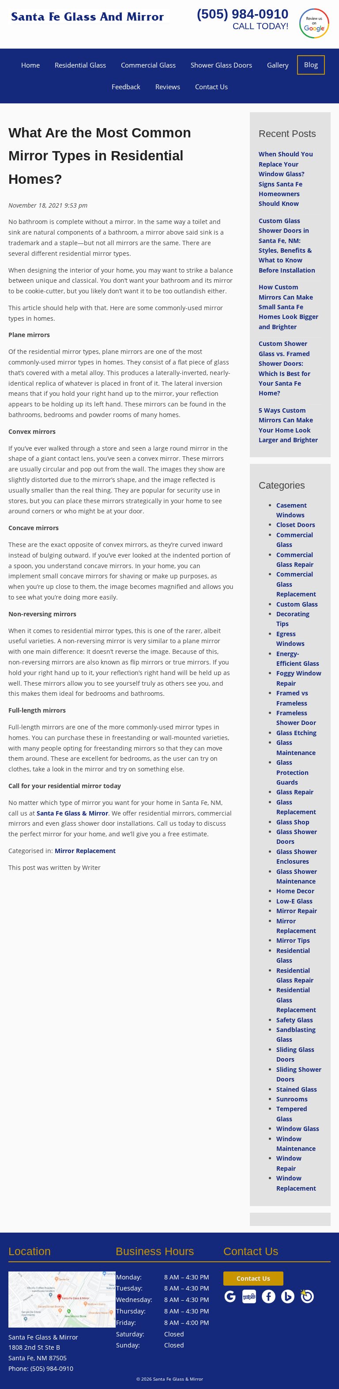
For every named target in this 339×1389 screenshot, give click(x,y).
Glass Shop (292, 822)
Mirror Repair (296, 911)
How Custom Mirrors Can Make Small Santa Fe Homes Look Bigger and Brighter (288, 307)
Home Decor (295, 891)
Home (30, 65)
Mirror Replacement (85, 850)
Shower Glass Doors (221, 65)
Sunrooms (292, 1099)
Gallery (278, 65)
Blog (311, 64)
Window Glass (297, 1128)
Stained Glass (296, 1089)
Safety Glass (294, 1020)
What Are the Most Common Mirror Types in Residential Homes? (99, 156)
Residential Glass (80, 65)
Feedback (126, 86)
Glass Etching (296, 733)
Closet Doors (295, 524)
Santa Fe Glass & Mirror (72, 813)
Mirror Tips (293, 940)
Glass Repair (294, 792)
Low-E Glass (294, 901)
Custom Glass (297, 604)
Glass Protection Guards (292, 772)
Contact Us (211, 86)
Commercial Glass (148, 65)
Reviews (167, 86)
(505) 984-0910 (243, 14)
